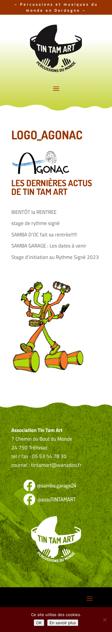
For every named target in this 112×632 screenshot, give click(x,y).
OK (39, 622)
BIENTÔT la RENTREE (33, 212)
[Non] (105, 620)
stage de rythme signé (35, 223)
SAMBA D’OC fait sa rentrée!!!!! (44, 235)
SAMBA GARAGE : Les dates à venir (48, 246)
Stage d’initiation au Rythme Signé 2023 (55, 257)
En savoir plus (63, 622)
